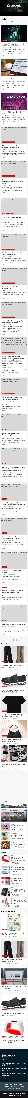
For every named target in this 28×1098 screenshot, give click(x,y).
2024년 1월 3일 (14, 79)
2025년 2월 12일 (21, 847)
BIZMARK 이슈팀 (6, 79)
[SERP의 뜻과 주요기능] (14, 67)
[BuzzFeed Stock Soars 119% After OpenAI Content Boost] (14, 242)
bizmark (4, 47)
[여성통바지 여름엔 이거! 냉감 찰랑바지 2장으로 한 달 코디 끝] (14, 654)
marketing (5, 40)
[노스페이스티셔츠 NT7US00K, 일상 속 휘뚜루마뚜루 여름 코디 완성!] (14, 704)
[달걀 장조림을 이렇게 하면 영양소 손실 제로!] (5, 845)
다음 (18, 640)
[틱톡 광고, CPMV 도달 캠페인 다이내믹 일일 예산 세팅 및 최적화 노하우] (14, 33)
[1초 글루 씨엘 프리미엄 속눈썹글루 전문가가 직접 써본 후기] (5, 892)
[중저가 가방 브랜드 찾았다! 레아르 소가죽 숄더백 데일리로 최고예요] (14, 729)
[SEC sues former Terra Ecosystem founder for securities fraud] (14, 135)
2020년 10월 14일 (11, 574)
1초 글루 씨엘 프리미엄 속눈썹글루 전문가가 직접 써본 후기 (18, 891)
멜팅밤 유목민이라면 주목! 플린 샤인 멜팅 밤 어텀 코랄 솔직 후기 (18, 901)
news (13, 142)
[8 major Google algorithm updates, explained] (14, 560)
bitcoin (4, 142)
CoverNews (17, 1095)
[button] (2, 13)
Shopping (13, 1086)
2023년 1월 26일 (11, 324)
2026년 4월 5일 (11, 819)
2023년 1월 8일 (11, 401)
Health (20, 1084)
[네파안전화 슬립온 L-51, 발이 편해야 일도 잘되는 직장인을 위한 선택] (14, 679)
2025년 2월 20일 (20, 838)
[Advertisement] (14, 785)
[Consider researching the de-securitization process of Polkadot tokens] (14, 169)
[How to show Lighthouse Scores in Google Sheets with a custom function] (14, 492)
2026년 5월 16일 (11, 47)
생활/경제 (11, 1088)
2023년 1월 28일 (11, 220)
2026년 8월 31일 (15, 669)
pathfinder (14, 847)
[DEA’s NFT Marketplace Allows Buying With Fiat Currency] (14, 206)
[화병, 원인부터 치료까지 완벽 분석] (5, 827)
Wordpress (10, 108)
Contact (17, 1088)
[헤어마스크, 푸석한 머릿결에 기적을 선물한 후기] (5, 881)
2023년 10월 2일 (15, 115)
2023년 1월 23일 (11, 367)
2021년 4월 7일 (11, 436)
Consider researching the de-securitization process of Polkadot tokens (12, 181)
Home (6, 1084)
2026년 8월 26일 (15, 906)
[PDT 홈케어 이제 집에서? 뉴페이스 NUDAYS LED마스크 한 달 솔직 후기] (5, 859)
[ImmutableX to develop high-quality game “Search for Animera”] (14, 310)
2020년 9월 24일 (11, 594)
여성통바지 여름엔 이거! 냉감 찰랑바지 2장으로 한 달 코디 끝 (14, 1069)
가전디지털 (21, 1086)
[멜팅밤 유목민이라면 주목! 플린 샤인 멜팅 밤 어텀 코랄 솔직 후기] (5, 902)
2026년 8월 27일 (15, 895)
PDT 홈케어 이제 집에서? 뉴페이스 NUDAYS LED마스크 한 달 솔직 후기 (18, 858)
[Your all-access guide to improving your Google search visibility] (14, 613)
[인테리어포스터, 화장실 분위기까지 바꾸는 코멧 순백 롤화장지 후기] (14, 922)
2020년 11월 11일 (11, 506)
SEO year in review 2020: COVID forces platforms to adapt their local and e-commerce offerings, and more (13, 468)
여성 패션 (4, 661)
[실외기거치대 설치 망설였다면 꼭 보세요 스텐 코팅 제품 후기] (14, 976)
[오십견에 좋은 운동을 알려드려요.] (5, 836)
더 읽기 (3, 55)
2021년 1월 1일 (11, 472)
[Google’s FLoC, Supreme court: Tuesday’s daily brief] (14, 422)
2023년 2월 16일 (11, 185)
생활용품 (4, 929)
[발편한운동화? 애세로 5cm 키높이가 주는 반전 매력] (14, 753)
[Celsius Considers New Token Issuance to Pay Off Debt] (14, 276)
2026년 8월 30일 (15, 693)
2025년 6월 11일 (20, 829)
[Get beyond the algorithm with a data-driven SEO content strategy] (14, 526)
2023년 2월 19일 (11, 149)
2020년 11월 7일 (11, 540)
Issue (8, 813)
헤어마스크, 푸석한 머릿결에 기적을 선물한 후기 (17, 880)
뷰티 (12, 855)
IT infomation (11, 74)
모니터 (15, 108)
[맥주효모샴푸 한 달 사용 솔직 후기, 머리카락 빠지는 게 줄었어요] (5, 870)
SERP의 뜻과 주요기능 (8, 78)
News (15, 1084)
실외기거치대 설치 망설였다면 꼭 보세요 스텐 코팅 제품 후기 (13, 1074)
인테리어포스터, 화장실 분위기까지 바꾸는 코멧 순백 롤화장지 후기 (14, 1064)
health (4, 813)
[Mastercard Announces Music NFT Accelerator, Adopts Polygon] (14, 387)
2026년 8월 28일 (15, 743)
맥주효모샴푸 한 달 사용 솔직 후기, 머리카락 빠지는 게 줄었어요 (18, 869)
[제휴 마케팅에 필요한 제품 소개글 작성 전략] (14, 101)
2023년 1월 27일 (11, 290)
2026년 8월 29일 (15, 718)
